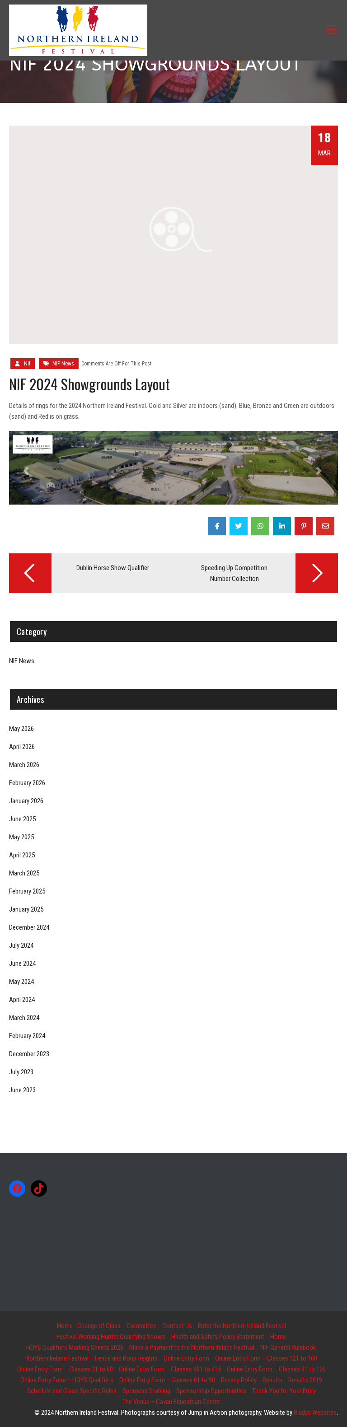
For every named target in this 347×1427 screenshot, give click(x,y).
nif (27, 363)
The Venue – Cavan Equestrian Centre (171, 1402)
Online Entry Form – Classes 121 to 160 (266, 1358)
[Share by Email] (325, 526)
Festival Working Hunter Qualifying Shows (110, 1337)
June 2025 (22, 819)
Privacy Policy (239, 1380)
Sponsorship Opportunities (211, 1391)
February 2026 (27, 783)
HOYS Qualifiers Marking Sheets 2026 (74, 1347)
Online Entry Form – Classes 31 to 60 (65, 1369)
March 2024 (24, 1018)
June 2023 (22, 1090)
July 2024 (21, 945)
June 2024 (22, 963)
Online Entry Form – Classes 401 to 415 (170, 1369)
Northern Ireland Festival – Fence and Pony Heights (91, 1358)
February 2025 (27, 891)
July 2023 (21, 1072)
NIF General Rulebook (288, 1347)
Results (272, 1380)
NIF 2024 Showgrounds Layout (89, 383)
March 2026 (24, 765)
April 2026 (22, 747)
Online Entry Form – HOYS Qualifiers (66, 1380)
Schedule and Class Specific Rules (72, 1391)
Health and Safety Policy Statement (217, 1337)
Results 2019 (305, 1380)
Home (65, 1326)
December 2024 (29, 927)
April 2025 (22, 855)
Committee (141, 1326)
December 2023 (29, 1054)
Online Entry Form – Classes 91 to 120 (276, 1369)
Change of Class (99, 1326)
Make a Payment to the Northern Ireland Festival (191, 1347)
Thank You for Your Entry (284, 1391)
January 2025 (26, 909)
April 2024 (22, 1000)
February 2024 (27, 1036)
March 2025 (24, 873)
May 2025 (21, 837)
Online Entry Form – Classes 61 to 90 (167, 1380)
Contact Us (177, 1326)
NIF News (63, 363)
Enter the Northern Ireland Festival (242, 1326)
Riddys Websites (315, 1412)
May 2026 (21, 729)
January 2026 (26, 801)
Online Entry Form (186, 1358)
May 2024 (21, 982)
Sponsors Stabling (146, 1391)
